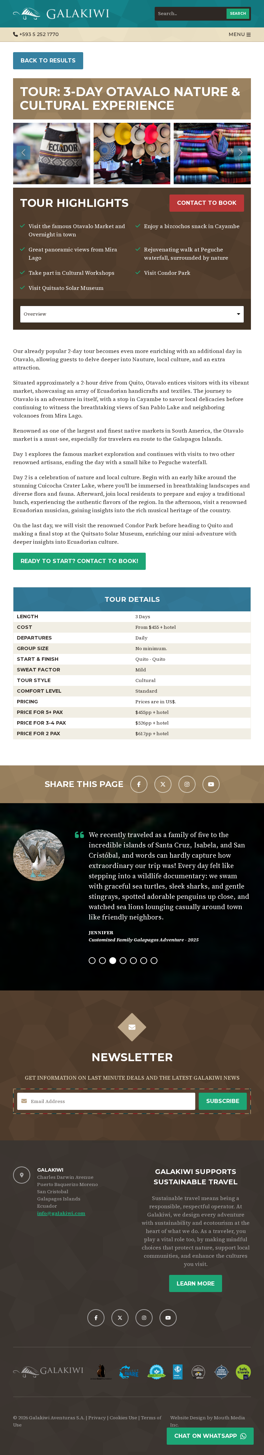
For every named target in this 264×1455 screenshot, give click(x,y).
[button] (241, 153)
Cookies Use (123, 1417)
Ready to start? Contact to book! (79, 561)
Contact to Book (206, 203)
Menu (237, 34)
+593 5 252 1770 (38, 34)
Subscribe (222, 1101)
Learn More (195, 1283)
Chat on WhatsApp (205, 1436)
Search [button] (238, 13)
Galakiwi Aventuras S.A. (57, 1417)
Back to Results (48, 60)
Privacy (97, 1417)
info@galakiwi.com (61, 1213)
